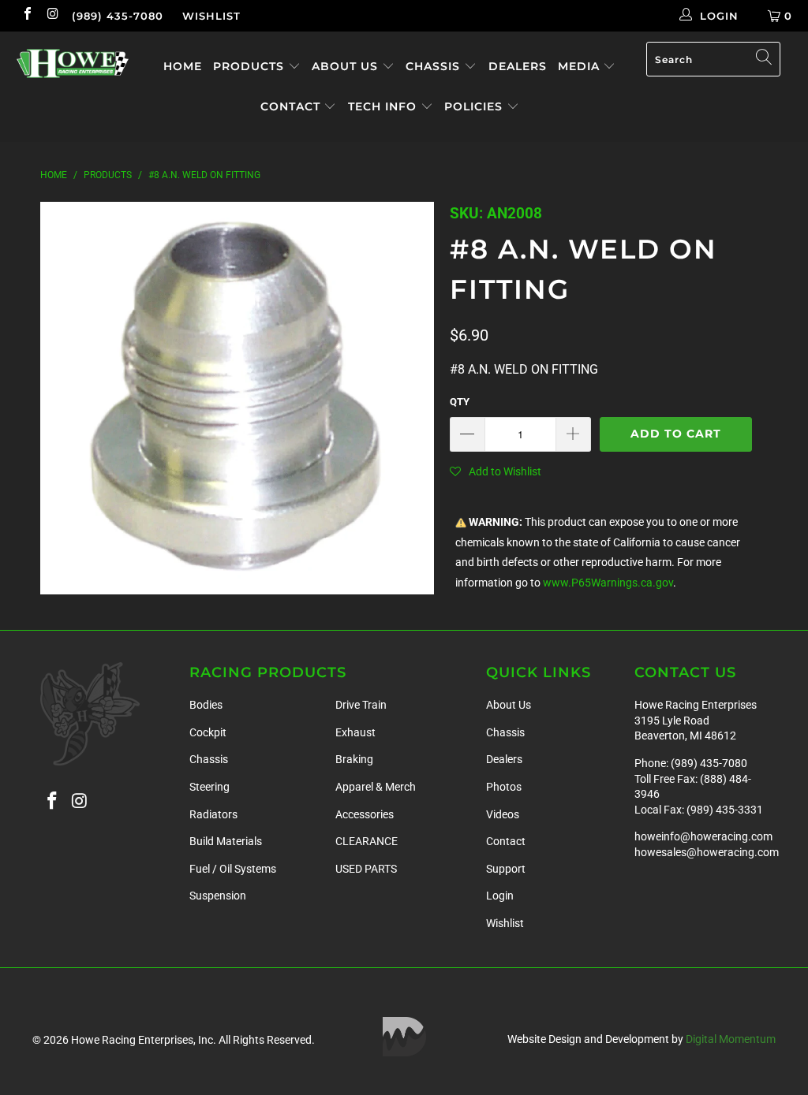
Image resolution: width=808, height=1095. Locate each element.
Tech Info (384, 106)
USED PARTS (366, 868)
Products (250, 66)
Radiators (213, 814)
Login (500, 895)
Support (506, 868)
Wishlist (211, 15)
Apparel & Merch (375, 786)
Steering (209, 786)
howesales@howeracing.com (706, 852)
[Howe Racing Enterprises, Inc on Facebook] (27, 15)
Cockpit (207, 732)
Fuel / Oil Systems (232, 868)
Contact (292, 106)
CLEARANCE (366, 841)
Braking (354, 759)
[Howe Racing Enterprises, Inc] (72, 63)
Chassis (435, 66)
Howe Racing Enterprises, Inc (142, 1040)
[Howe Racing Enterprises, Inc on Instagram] (52, 15)
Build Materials (225, 841)
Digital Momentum (731, 1039)
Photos (504, 786)
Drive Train (361, 704)
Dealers (517, 66)
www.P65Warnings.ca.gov (608, 583)
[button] (495, 471)
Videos (502, 814)
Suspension (217, 895)
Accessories (364, 814)
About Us (347, 66)
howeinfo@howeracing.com (703, 836)
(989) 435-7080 (117, 15)
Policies (475, 106)
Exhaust (355, 732)
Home (182, 66)
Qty (459, 402)
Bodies (206, 704)
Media (581, 66)
